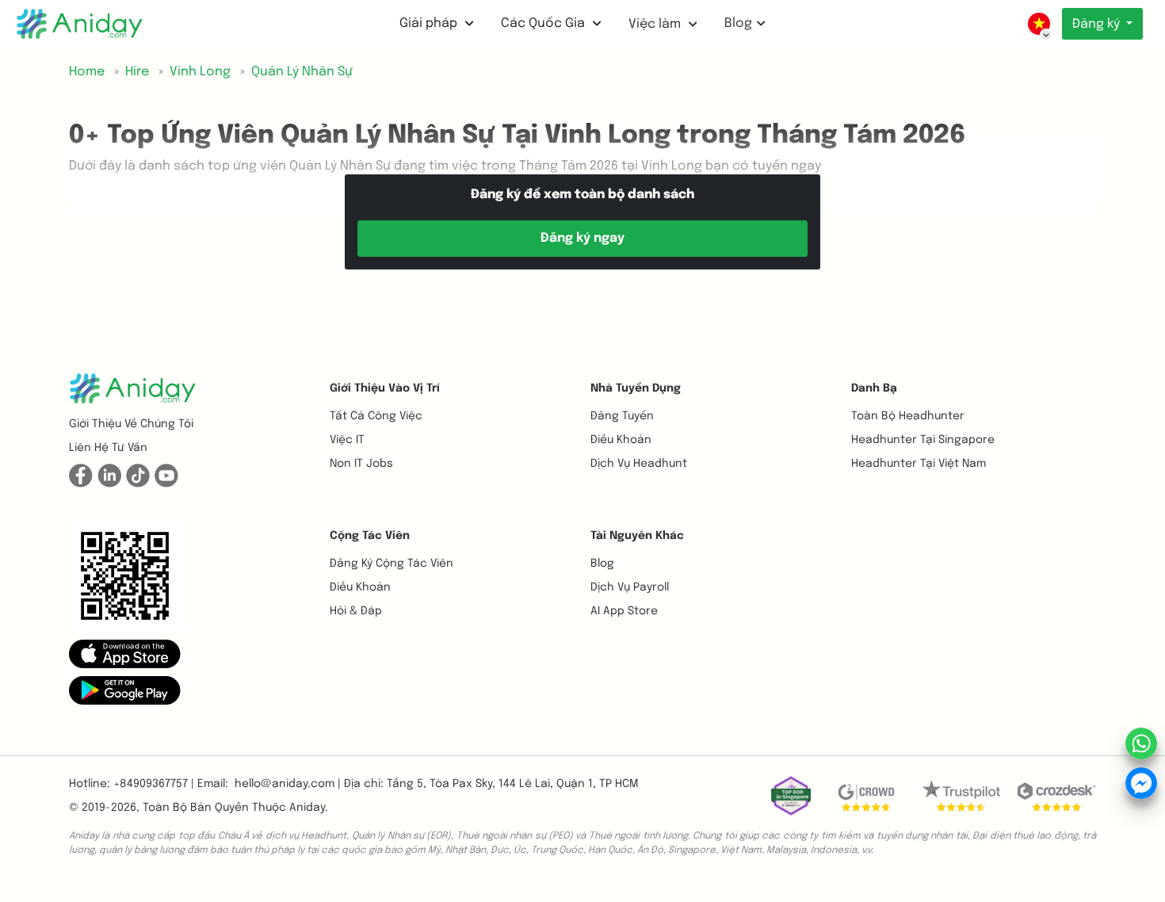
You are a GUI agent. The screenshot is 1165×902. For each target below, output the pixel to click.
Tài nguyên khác (637, 535)
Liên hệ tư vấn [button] (108, 447)
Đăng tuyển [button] (622, 416)
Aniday (307, 807)
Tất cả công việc (376, 416)
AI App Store (624, 611)
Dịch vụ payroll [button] (629, 587)
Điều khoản (620, 439)
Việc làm (656, 24)
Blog (738, 23)
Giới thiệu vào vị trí (385, 388)
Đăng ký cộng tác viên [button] (391, 563)
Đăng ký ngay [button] (582, 238)
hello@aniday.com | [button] (288, 783)
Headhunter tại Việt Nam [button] (918, 463)
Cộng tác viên (370, 535)
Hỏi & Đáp (356, 611)
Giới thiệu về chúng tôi (131, 424)
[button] (125, 653)
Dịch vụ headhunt (638, 463)
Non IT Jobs (361, 463)
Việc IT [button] (347, 439)
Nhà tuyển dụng (635, 388)
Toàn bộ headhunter (907, 416)
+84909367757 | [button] (153, 783)
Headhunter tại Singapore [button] (923, 439)
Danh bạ (874, 388)
